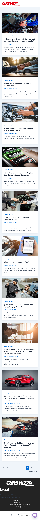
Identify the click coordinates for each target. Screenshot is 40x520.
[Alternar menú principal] (36, 3)
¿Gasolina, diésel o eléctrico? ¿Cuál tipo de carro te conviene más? (18, 174)
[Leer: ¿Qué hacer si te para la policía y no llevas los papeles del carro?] (20, 288)
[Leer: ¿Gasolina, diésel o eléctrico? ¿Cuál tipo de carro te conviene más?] (20, 156)
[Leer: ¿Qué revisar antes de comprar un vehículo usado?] (20, 201)
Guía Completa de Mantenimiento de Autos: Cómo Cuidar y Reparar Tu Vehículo (19, 445)
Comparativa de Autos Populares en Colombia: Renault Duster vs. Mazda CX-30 (19, 398)
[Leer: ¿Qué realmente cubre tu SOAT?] (20, 246)
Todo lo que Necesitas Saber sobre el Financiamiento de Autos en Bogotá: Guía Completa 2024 (19, 351)
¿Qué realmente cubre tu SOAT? (17, 262)
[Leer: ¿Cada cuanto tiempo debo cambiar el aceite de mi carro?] (20, 112)
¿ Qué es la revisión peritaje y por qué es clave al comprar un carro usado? (19, 40)
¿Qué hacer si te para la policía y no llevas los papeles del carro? (18, 306)
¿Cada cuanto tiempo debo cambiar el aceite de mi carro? (19, 129)
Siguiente (33, 471)
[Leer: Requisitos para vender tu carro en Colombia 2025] (20, 67)
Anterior (6, 468)
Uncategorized (8, 35)
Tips (5, 439)
